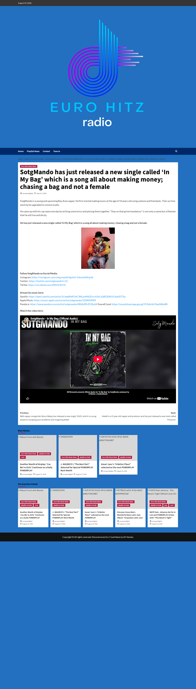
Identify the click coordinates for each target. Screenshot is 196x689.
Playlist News (33, 151)
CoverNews (114, 537)
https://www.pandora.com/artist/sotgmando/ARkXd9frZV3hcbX (64, 304)
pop (165, 505)
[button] (176, 151)
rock (23, 457)
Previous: (58, 416)
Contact (46, 151)
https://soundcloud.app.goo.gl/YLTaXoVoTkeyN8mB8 (139, 304)
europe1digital (28, 193)
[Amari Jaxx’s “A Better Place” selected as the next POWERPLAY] (118, 448)
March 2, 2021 (42, 193)
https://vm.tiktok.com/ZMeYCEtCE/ (47, 284)
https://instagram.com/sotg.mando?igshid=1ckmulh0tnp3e (62, 277)
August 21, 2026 (40, 474)
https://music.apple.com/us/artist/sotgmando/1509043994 (65, 300)
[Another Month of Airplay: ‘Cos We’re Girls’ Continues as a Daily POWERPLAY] (37, 448)
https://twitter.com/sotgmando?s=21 (48, 281)
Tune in (56, 151)
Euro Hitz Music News (28, 166)
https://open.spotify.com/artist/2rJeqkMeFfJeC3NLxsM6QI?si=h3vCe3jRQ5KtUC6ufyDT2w (77, 296)
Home (21, 151)
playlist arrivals (44, 454)
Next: (139, 416)
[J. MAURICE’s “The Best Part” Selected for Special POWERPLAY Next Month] (78, 448)
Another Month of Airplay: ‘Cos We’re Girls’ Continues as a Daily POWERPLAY (36, 467)
